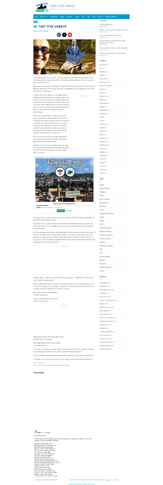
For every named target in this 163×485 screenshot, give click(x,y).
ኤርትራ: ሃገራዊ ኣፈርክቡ (38, 363)
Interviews (103, 124)
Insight (101, 121)
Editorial (102, 100)
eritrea (102, 184)
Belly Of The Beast (105, 86)
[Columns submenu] (73, 16)
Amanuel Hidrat (104, 314)
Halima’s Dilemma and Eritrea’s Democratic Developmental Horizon (112, 41)
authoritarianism (105, 228)
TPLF (102, 210)
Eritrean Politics (105, 231)
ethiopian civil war (106, 245)
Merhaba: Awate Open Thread (84, 480)
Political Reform (105, 267)
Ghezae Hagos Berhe (106, 342)
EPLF (102, 224)
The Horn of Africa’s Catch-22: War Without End (114, 48)
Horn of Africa (105, 199)
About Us (72, 480)
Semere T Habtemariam (107, 300)
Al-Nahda (102, 65)
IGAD (101, 117)
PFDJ (102, 195)
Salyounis (102, 304)
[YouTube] (70, 35)
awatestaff (103, 293)
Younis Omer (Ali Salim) (107, 318)
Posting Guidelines (98, 480)
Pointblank (103, 141)
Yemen (102, 271)
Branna (102, 89)
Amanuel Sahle (104, 325)
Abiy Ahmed (104, 202)
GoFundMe (69, 211)
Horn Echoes (103, 114)
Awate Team (103, 82)
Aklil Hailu (45, 31)
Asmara (102, 242)
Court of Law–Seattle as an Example (110, 35)
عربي (104, 169)
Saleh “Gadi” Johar (105, 290)
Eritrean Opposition (107, 213)
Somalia (103, 263)
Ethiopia (103, 192)
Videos (102, 166)
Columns (102, 93)
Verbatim (102, 162)
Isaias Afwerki (105, 188)
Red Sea (103, 206)
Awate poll (103, 79)
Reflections (103, 145)
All (100, 68)
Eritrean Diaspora (106, 235)
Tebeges (102, 155)
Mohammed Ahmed (105, 346)
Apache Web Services (89, 484)
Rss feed (102, 148)
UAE (101, 249)
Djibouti (102, 260)
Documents (103, 96)
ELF (101, 253)
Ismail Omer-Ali (104, 335)
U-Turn (102, 159)
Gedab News (103, 110)
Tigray (102, 217)
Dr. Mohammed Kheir (106, 332)
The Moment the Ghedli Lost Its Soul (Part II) (113, 53)
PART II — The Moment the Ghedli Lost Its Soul (114, 30)
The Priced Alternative (106, 24)
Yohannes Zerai (104, 339)
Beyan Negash (104, 311)
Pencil (101, 134)
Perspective (103, 138)
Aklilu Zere (103, 328)
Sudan (102, 220)
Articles (102, 75)
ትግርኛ (35, 22)
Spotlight (102, 152)
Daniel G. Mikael (104, 349)
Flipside (102, 107)
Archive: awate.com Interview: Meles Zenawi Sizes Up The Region (51, 365)
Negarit (102, 131)
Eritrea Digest (104, 103)
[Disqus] (64, 401)
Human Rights (105, 256)
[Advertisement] (83, 125)
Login (116, 480)
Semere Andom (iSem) (106, 321)
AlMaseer (102, 72)
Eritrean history (105, 238)
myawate (102, 127)
